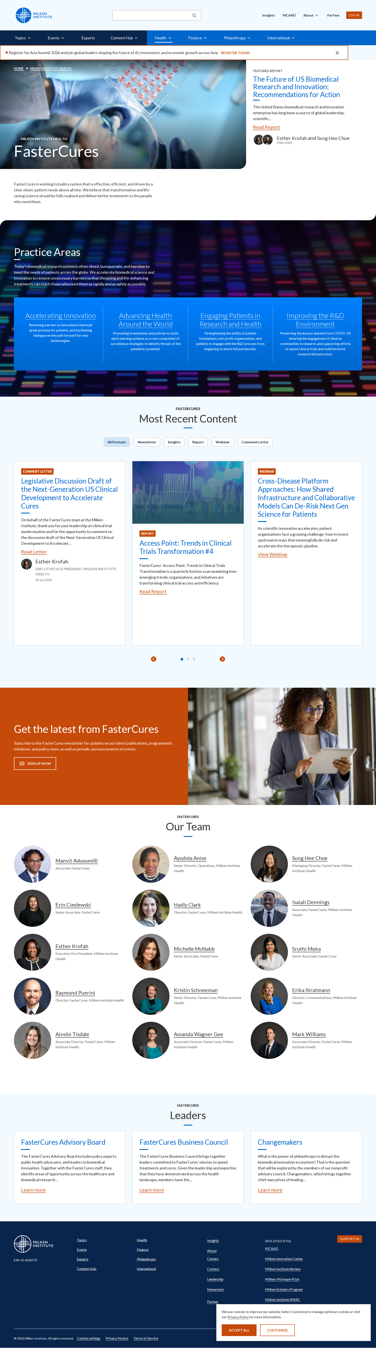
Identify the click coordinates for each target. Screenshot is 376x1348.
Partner (333, 15)
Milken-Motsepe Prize (282, 1279)
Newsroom (215, 1289)
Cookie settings (89, 1338)
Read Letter (34, 552)
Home (19, 68)
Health (142, 1240)
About (212, 1251)
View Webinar (273, 554)
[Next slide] (222, 659)
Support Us (349, 1239)
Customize (277, 1330)
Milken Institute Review (282, 1269)
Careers (213, 1259)
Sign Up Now (39, 763)
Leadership (215, 1279)
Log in (354, 15)
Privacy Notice (117, 1338)
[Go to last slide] (153, 659)
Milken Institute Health (50, 68)
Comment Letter (255, 442)
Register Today (235, 53)
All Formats (116, 442)
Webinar (223, 442)
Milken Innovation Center (284, 1259)
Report (198, 442)
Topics (82, 1240)
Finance (142, 1249)
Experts (88, 37)
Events (82, 1249)
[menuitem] (268, 15)
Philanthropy (146, 1259)
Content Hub (86, 1269)
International (146, 1269)
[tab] (182, 659)
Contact (213, 1269)
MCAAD (289, 15)
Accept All (239, 1330)
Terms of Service (145, 1338)
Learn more (33, 1190)
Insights (268, 15)
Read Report (266, 127)
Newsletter (147, 442)
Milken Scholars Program (284, 1289)
